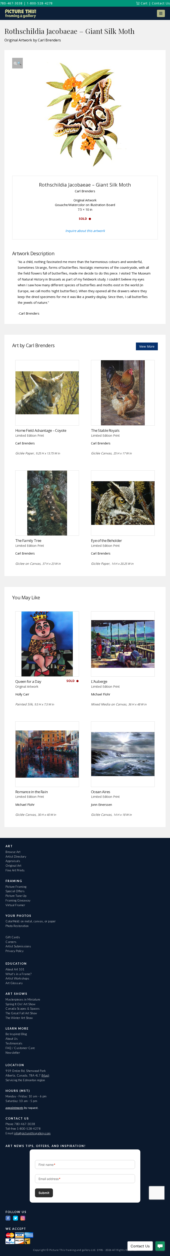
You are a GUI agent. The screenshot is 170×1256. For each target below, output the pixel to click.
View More (147, 346)
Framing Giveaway (18, 900)
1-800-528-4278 (40, 3)
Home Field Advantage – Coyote (40, 430)
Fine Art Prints (15, 870)
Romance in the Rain (31, 791)
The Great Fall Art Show (21, 1013)
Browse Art (13, 852)
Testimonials (14, 1043)
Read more (47, 416)
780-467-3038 (11, 3)
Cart (144, 3)
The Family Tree (28, 540)
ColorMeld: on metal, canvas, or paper (31, 921)
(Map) (45, 1075)
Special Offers (15, 891)
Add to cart (47, 526)
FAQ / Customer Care (20, 1048)
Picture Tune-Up (16, 896)
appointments (14, 1108)
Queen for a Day (28, 681)
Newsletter (13, 1052)
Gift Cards (13, 937)
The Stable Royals (105, 430)
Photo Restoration (17, 926)
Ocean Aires (100, 791)
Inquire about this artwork (85, 230)
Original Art (13, 865)
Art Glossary (14, 983)
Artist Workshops (17, 978)
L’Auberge (99, 681)
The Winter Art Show (19, 1018)
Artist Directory (16, 856)
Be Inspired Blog (16, 1034)
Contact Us (161, 3)
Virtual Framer (15, 905)
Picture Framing (16, 886)
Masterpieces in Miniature (23, 999)
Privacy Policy (14, 951)
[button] (161, 13)
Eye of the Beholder (106, 540)
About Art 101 (15, 969)
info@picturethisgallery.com (32, 1133)
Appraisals (13, 861)
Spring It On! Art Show (20, 1004)
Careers (11, 942)
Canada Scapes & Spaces (23, 1008)
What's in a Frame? (18, 974)
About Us (12, 1038)
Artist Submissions (18, 946)
